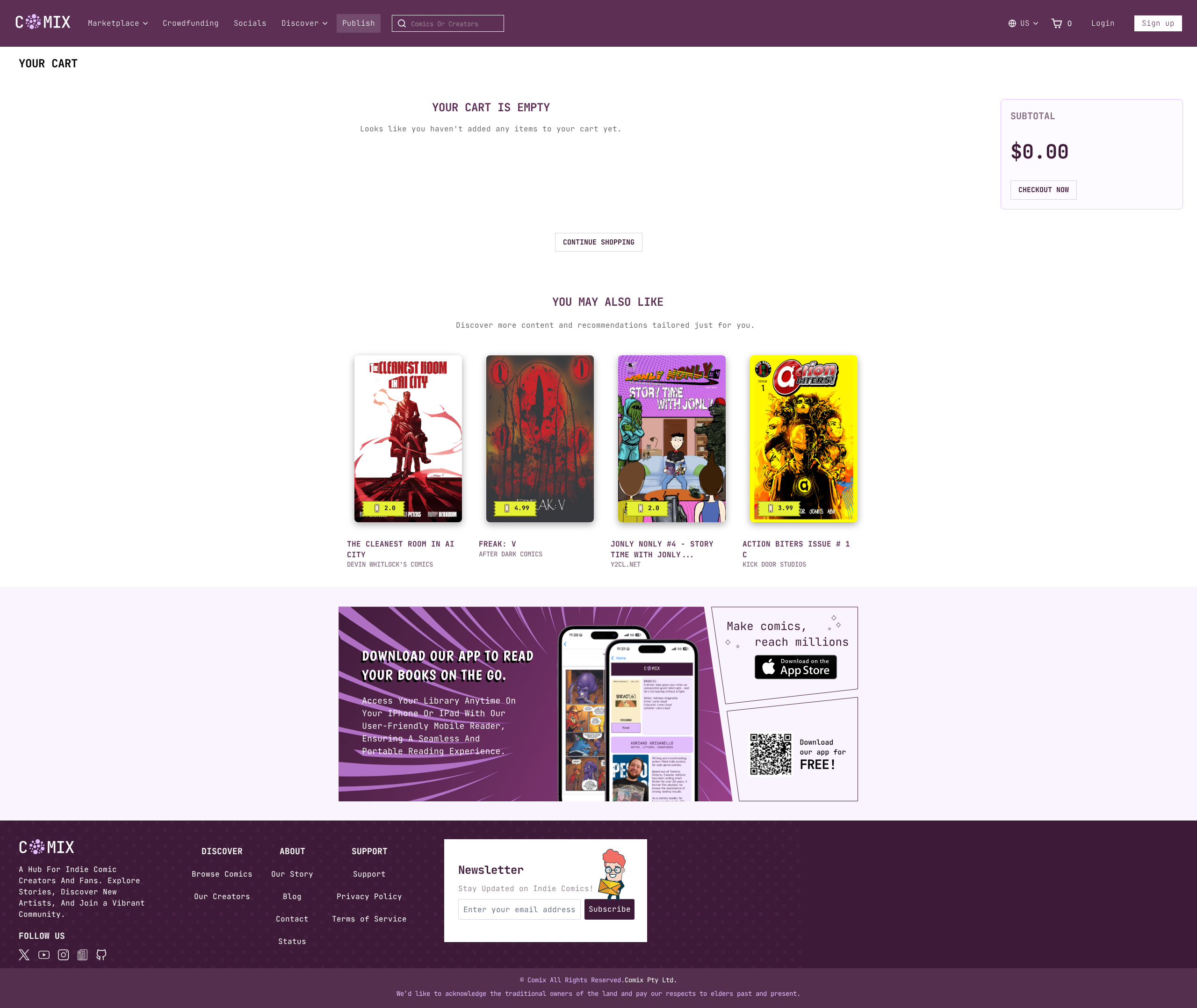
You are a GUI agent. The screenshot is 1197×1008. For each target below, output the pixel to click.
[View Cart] (1056, 23)
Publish (358, 23)
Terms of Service (369, 919)
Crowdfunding (191, 23)
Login (1103, 23)
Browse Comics (222, 874)
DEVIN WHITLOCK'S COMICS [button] (390, 564)
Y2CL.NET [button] (626, 564)
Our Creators (222, 896)
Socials (250, 23)
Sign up (1158, 23)
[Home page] (43, 27)
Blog (292, 896)
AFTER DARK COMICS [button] (510, 554)
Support (369, 874)
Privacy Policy (369, 896)
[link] (408, 439)
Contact (292, 919)
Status (292, 941)
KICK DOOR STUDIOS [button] (774, 564)
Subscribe (610, 909)
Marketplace (113, 23)
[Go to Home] (43, 21)
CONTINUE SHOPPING (599, 242)
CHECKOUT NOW (1043, 189)
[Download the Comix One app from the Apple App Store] (838, 663)
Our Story (292, 874)
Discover (300, 23)
